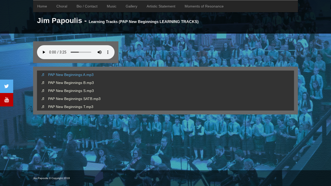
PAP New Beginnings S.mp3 (71, 91)
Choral (61, 6)
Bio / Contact (87, 6)
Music (111, 6)
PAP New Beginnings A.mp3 (71, 75)
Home (42, 6)
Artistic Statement (161, 6)
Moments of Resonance (204, 6)
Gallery (131, 6)
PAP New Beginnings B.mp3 (71, 83)
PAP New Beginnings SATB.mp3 (74, 99)
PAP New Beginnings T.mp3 (70, 107)
